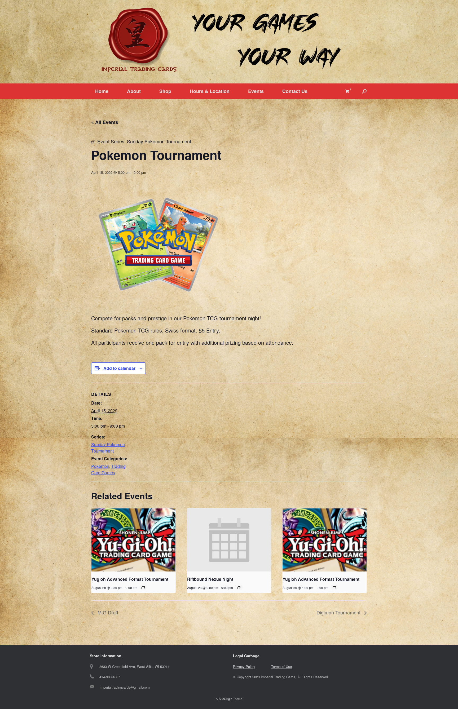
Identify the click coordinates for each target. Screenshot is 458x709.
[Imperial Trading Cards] (229, 40)
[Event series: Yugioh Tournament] (143, 587)
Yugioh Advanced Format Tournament (129, 579)
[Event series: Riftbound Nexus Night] (239, 587)
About (134, 91)
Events (256, 91)
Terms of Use (281, 666)
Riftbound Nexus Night (210, 579)
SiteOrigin (225, 699)
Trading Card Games (108, 469)
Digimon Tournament (339, 612)
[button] (364, 91)
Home (101, 91)
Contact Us (294, 91)
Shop (165, 91)
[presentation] (133, 539)
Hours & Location (210, 91)
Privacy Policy (244, 666)
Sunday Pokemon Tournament (108, 447)
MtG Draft (107, 612)
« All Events (104, 122)
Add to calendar (119, 368)
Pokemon (100, 466)
